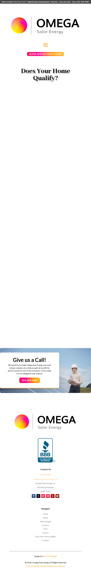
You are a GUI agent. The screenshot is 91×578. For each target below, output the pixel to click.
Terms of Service (58, 566)
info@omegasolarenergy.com (45, 479)
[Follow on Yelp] (53, 496)
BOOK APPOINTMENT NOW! (45, 54)
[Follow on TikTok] (43, 496)
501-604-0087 (30, 380)
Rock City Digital (50, 556)
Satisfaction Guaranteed (38, 2)
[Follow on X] (38, 496)
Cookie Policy (44, 566)
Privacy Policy (32, 566)
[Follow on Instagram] (48, 496)
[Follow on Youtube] (57, 496)
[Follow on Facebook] (34, 496)
